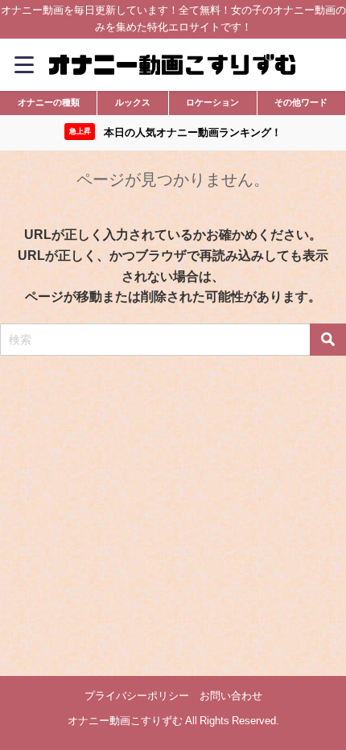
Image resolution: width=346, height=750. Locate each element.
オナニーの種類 (49, 102)
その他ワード (300, 102)
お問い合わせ (231, 695)
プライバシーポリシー (136, 695)
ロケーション (212, 102)
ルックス (132, 102)
